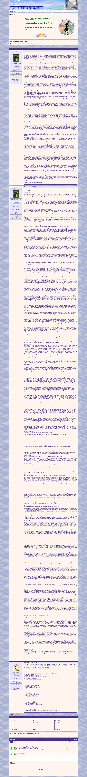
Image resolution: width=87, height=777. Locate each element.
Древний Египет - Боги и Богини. (17, 720)
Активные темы (13, 11)
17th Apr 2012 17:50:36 (33, 186)
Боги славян (13, 727)
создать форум (74, 735)
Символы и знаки (14, 729)
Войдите (17, 41)
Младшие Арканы (36, 722)
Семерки (13, 722)
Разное (34, 729)
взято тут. (26, 180)
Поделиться (26, 50)
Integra (16, 662)
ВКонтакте (47, 9)
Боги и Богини (23, 43)
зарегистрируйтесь (24, 41)
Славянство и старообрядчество (39, 727)
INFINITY (16, 51)
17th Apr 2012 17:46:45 (33, 50)
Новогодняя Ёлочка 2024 (18, 9)
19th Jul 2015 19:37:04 (33, 662)
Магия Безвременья (14, 43)
